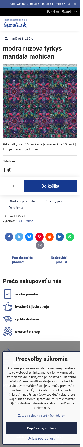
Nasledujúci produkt (59, 260)
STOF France (24, 221)
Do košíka (50, 186)
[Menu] (74, 23)
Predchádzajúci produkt (22, 260)
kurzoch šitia (61, 4)
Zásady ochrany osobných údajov (41, 415)
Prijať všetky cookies (41, 428)
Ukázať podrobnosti (42, 438)
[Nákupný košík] (62, 23)
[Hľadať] (51, 23)
